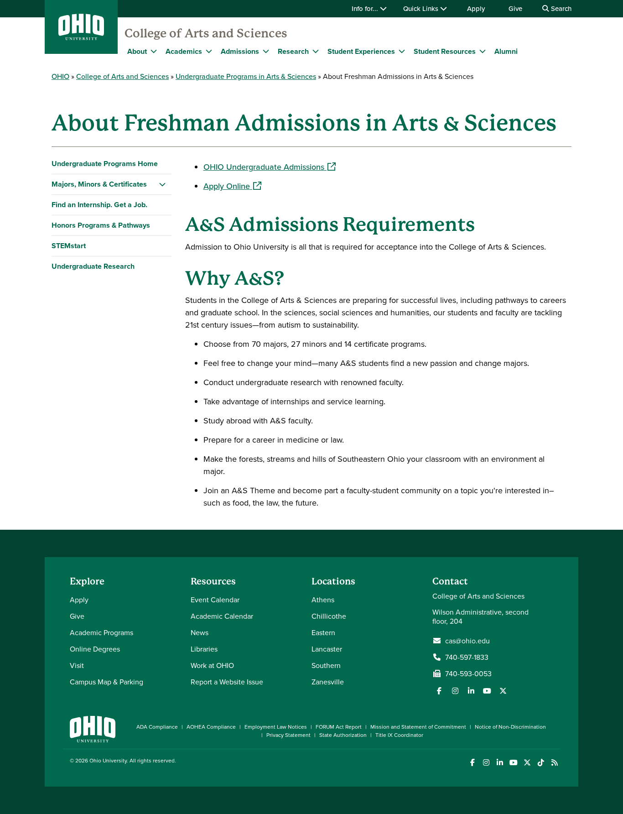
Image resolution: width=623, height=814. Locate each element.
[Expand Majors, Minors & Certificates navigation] (162, 184)
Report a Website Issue (227, 682)
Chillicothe (329, 616)
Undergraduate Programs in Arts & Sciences (246, 76)
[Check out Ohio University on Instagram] (486, 762)
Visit (77, 665)
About (137, 51)
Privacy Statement (288, 735)
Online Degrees (95, 649)
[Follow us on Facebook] (439, 691)
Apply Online (232, 186)
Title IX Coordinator (399, 735)
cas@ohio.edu (467, 640)
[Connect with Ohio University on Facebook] (472, 762)
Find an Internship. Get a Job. (99, 204)
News (199, 632)
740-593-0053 (468, 673)
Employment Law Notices (275, 727)
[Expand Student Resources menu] (483, 51)
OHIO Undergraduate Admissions (269, 166)
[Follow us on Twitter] (503, 691)
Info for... (366, 8)
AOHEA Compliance (211, 727)
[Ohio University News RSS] (554, 762)
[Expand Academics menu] (209, 51)
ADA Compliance (157, 727)
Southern (326, 665)
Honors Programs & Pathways (101, 225)
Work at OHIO (212, 665)
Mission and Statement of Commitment (418, 727)
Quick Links (421, 8)
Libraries (204, 649)
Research (293, 51)
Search (560, 8)
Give (515, 8)
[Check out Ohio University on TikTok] (540, 762)
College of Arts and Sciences (206, 33)
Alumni (506, 51)
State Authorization (343, 735)
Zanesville (328, 682)
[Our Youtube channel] (487, 691)
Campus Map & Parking (106, 682)
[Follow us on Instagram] (455, 691)
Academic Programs (101, 632)
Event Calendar (215, 600)
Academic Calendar (222, 616)
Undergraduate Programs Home (105, 163)
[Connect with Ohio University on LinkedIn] (499, 762)
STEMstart (69, 245)
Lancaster (327, 649)
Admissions (240, 51)
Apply (476, 8)
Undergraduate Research (93, 266)
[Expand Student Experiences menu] (402, 51)
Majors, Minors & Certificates (99, 184)
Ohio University (108, 760)
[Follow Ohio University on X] (527, 762)
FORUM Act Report (339, 727)
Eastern (323, 632)
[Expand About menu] (154, 51)
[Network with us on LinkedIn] (471, 691)
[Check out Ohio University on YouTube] (513, 762)
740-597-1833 (466, 657)
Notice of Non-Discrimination (510, 727)
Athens (323, 600)
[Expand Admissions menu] (266, 51)
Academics (184, 51)
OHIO (60, 76)
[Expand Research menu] (316, 51)
